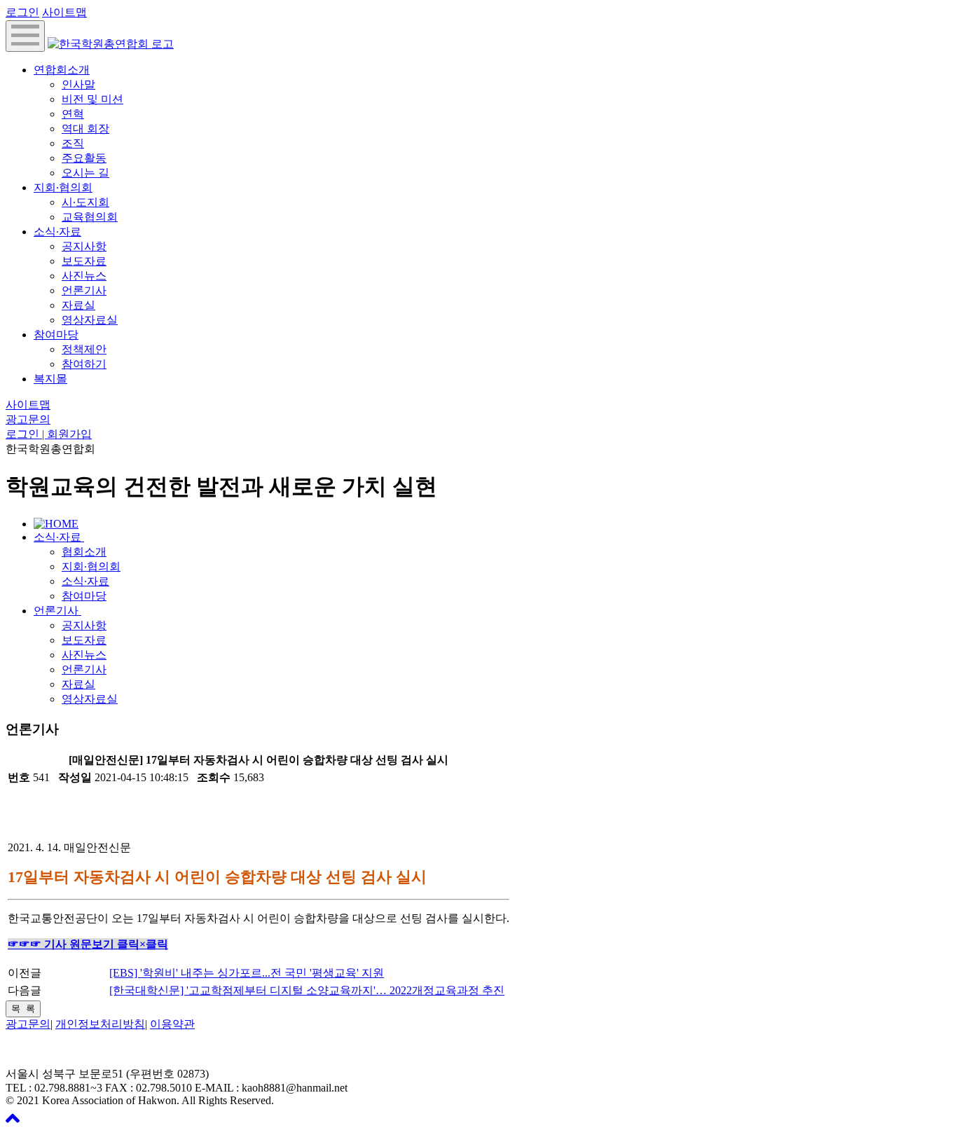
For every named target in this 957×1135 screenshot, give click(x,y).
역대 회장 (85, 129)
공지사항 (84, 246)
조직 (73, 143)
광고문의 (28, 419)
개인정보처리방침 (100, 1024)
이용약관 (172, 1024)
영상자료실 (90, 320)
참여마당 (56, 334)
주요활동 (84, 158)
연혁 (73, 114)
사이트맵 (64, 12)
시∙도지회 (85, 202)
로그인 (22, 12)
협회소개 (84, 552)
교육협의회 (90, 217)
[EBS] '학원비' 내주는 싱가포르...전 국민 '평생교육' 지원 (246, 973)
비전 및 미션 (92, 99)
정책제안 (84, 349)
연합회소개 (62, 70)
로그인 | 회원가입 (49, 434)
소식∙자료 (57, 232)
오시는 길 (85, 173)
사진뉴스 (84, 276)
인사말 (78, 84)
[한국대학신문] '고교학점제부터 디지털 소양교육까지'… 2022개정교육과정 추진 (306, 990)
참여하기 (84, 364)
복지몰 (50, 379)
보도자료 (84, 261)
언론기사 (84, 290)
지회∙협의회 (63, 187)
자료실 (78, 305)
